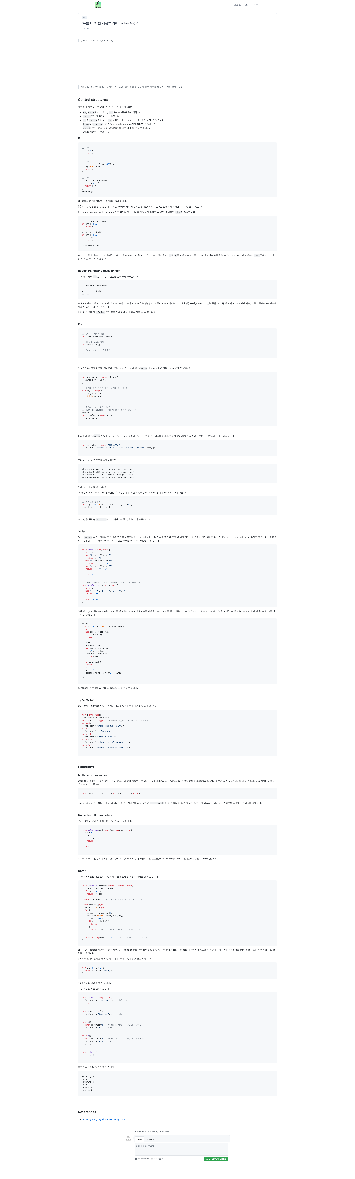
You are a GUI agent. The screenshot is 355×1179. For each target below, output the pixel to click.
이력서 (257, 5)
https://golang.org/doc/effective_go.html (104, 1119)
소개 (247, 5)
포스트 (237, 5)
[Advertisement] (177, 63)
